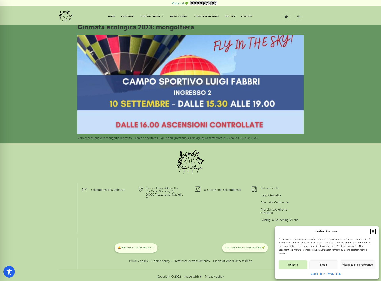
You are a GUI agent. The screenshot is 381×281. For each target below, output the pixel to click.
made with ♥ (193, 276)
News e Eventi (179, 16)
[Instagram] (298, 16)
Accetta (293, 264)
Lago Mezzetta (271, 195)
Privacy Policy (334, 274)
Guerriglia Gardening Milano (280, 220)
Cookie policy (161, 261)
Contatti (247, 16)
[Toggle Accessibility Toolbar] (9, 272)
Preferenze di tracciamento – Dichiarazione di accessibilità (212, 261)
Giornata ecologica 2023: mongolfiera (135, 27)
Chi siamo (127, 16)
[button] (373, 231)
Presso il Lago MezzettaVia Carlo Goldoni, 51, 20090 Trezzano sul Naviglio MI (164, 193)
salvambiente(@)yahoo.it (108, 189)
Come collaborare (206, 16)
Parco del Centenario (275, 202)
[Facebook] (286, 16)
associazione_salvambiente (222, 189)
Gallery (230, 16)
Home (111, 16)
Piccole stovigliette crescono (274, 211)
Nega (323, 264)
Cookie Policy (318, 274)
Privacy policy (138, 261)
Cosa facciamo (150, 16)
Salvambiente (270, 188)
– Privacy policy (213, 276)
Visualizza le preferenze (357, 264)
